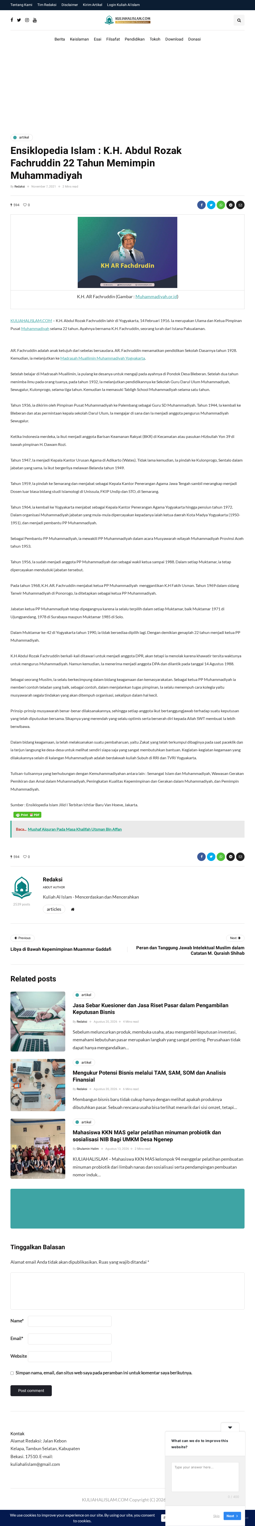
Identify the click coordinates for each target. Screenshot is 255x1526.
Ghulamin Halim (88, 1148)
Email (16, 1338)
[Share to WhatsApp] (221, 205)
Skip (216, 1516)
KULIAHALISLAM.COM (31, 320)
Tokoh (155, 39)
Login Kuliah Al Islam (123, 4)
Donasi (194, 39)
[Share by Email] (240, 205)
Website (18, 1356)
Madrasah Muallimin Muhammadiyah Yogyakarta (102, 358)
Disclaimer (70, 4)
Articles (54, 909)
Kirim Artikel (92, 4)
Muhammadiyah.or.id (156, 296)
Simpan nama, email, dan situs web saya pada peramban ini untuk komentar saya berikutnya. (104, 1372)
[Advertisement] (127, 88)
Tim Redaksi (47, 4)
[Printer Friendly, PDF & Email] (27, 814)
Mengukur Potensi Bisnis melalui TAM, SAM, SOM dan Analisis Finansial (149, 1076)
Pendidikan (135, 39)
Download (174, 39)
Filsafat (113, 39)
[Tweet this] (211, 205)
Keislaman (79, 39)
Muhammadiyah (35, 328)
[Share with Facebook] (201, 205)
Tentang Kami (21, 4)
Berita (60, 39)
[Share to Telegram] (230, 205)
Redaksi (19, 186)
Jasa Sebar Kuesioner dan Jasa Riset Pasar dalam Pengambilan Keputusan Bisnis (150, 1008)
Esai (97, 39)
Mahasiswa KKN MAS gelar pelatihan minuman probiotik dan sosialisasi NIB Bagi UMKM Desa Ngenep (147, 1136)
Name (17, 1320)
